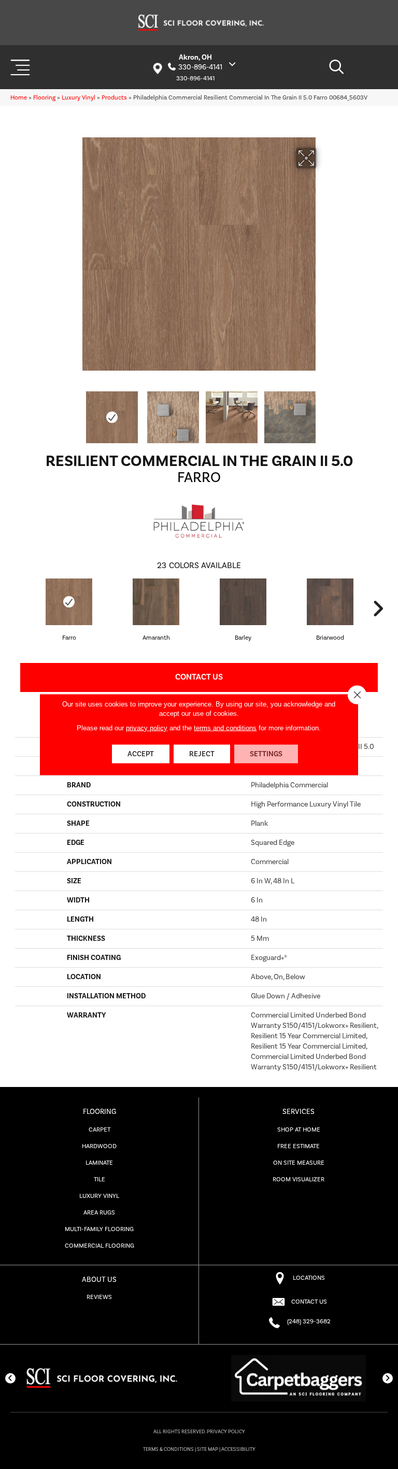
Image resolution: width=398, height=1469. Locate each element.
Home (18, 98)
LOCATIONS (309, 1278)
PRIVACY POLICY (226, 1432)
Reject (202, 754)
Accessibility (238, 1449)
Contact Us (199, 677)
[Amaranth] (156, 602)
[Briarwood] (330, 602)
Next (323, 412)
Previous (74, 412)
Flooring (44, 98)
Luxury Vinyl (78, 98)
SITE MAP (207, 1449)
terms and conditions (225, 728)
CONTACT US (309, 1302)
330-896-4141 (200, 67)
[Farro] (69, 602)
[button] (10, 1378)
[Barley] (243, 602)
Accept (140, 754)
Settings (266, 754)
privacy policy (146, 728)
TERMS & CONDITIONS (168, 1449)
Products (114, 98)
